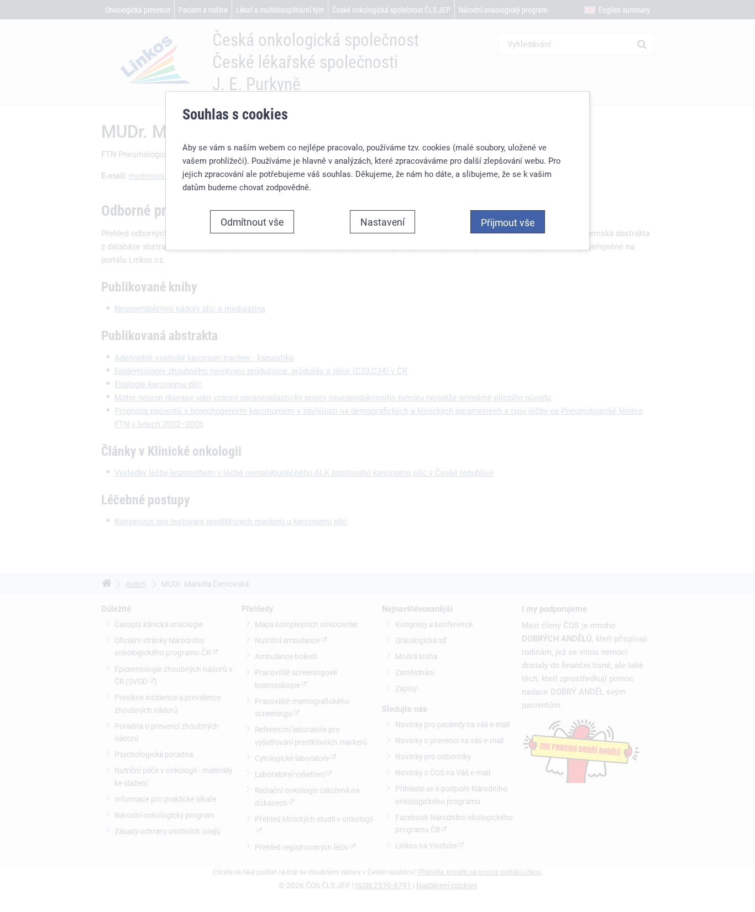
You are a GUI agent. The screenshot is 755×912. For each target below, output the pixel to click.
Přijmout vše (507, 222)
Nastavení (382, 221)
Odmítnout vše (252, 221)
